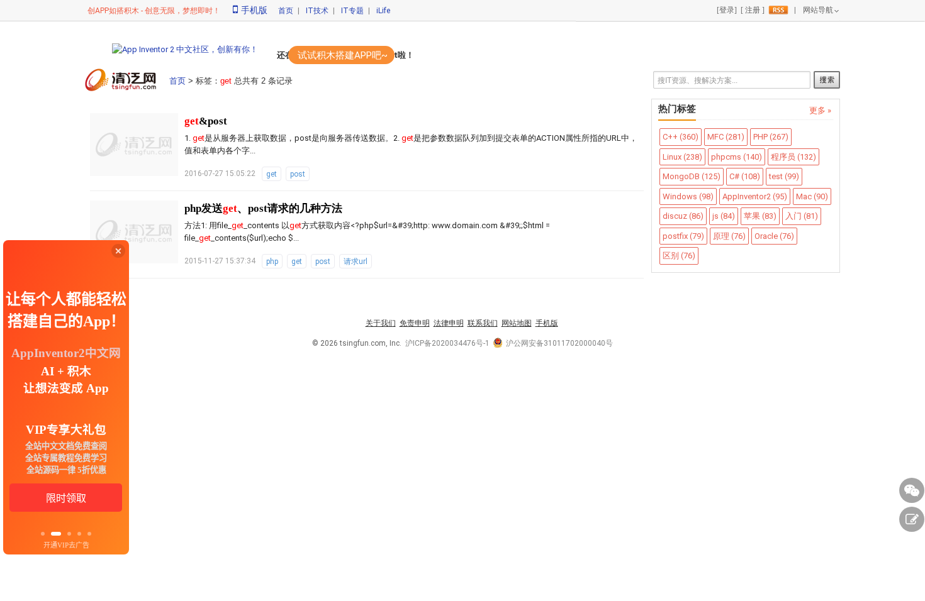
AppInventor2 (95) (754, 196)
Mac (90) (812, 196)
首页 (285, 10)
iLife (383, 10)
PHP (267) (770, 136)
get (271, 174)
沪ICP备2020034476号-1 (447, 343)
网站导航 (818, 10)
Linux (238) (682, 157)
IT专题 (352, 10)
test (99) (784, 176)
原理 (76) (729, 236)
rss (778, 10)
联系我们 (483, 323)
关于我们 (381, 323)
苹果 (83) (760, 216)
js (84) (723, 216)
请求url (355, 261)
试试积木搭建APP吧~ (343, 55)
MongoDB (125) (691, 176)
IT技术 (317, 10)
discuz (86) (683, 216)
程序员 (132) (793, 157)
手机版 (254, 10)
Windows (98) (688, 196)
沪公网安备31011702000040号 (559, 343)
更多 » (820, 110)
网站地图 (517, 323)
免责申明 (415, 323)
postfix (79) (683, 236)
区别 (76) (679, 255)
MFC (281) (725, 136)
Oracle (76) (774, 236)
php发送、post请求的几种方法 (263, 208)
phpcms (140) (736, 157)
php (272, 261)
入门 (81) (801, 216)
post (297, 174)
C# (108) (744, 176)
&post (205, 121)
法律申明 (449, 323)
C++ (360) (680, 136)
